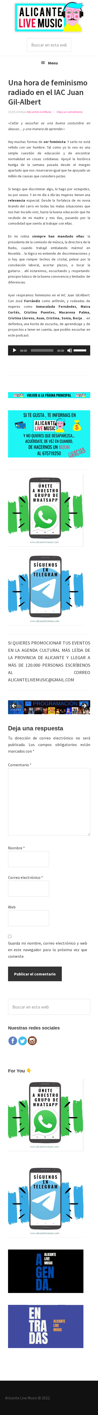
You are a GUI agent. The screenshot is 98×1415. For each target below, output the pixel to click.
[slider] (81, 349)
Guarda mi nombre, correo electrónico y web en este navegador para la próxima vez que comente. (47, 950)
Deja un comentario (69, 112)
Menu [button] (53, 62)
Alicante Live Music (49, 17)
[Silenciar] (69, 350)
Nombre (16, 847)
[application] (49, 350)
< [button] (14, 706)
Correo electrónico (25, 877)
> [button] (84, 706)
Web (12, 906)
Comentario (19, 764)
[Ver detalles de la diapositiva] (49, 707)
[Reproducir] (14, 350)
